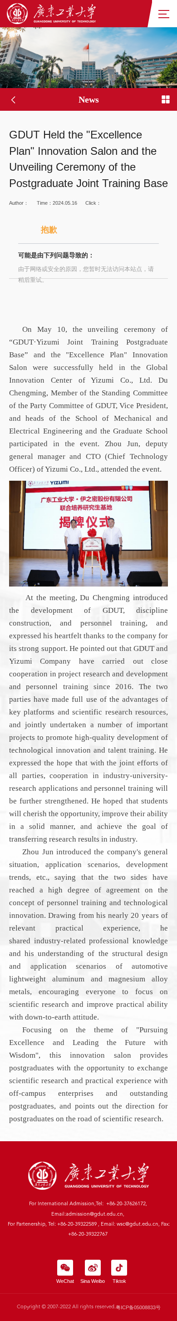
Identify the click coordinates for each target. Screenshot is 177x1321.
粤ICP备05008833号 (138, 1307)
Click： (86, 241)
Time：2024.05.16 (57, 203)
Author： (19, 203)
